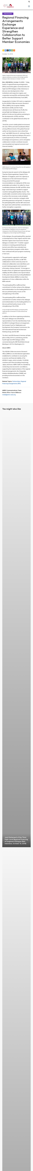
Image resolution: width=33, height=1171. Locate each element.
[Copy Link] (3, 50)
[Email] (12, 50)
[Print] (14, 50)
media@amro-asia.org (9, 394)
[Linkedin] (10, 50)
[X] (8, 50)
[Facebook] (5, 50)
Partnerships (16, 381)
